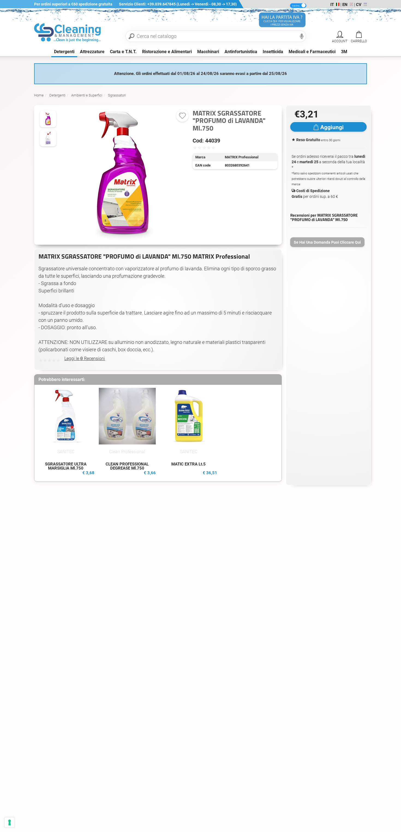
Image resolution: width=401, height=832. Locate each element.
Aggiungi (332, 127)
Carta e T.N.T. (123, 51)
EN (345, 4)
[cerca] (131, 36)
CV (358, 4)
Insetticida (273, 51)
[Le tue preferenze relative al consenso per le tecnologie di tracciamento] (9, 822)
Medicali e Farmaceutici (312, 51)
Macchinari (208, 51)
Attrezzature (92, 51)
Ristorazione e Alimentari (167, 51)
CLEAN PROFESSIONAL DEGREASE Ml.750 (127, 466)
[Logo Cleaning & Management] (68, 36)
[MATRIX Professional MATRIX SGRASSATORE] (48, 138)
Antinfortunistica (241, 51)
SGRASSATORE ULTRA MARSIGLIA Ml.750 (65, 466)
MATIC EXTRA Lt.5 (188, 464)
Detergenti (64, 51)
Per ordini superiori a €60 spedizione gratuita (73, 4)
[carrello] (359, 34)
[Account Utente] (339, 34)
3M (344, 51)
